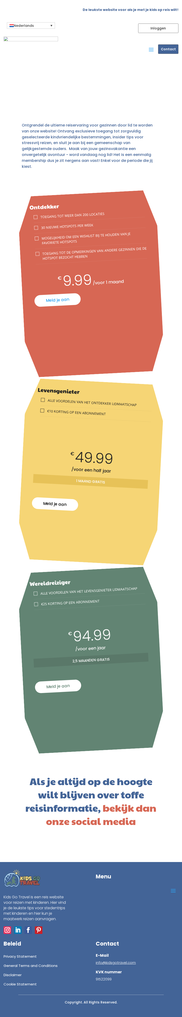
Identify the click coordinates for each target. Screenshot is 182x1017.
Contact (168, 49)
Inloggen (158, 28)
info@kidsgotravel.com (116, 962)
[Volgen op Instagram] (25, 846)
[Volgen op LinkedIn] (35, 846)
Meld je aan (57, 299)
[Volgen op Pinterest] (55, 846)
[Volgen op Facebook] (45, 846)
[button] (31, 25)
